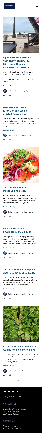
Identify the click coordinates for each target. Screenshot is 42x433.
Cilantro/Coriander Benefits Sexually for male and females (19, 348)
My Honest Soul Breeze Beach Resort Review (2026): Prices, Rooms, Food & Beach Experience (17, 62)
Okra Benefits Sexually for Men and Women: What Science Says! (15, 110)
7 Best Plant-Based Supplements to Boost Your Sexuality (19, 271)
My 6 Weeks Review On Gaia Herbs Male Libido (17, 230)
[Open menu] (37, 6)
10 (21, 380)
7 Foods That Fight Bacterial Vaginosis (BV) (15, 189)
